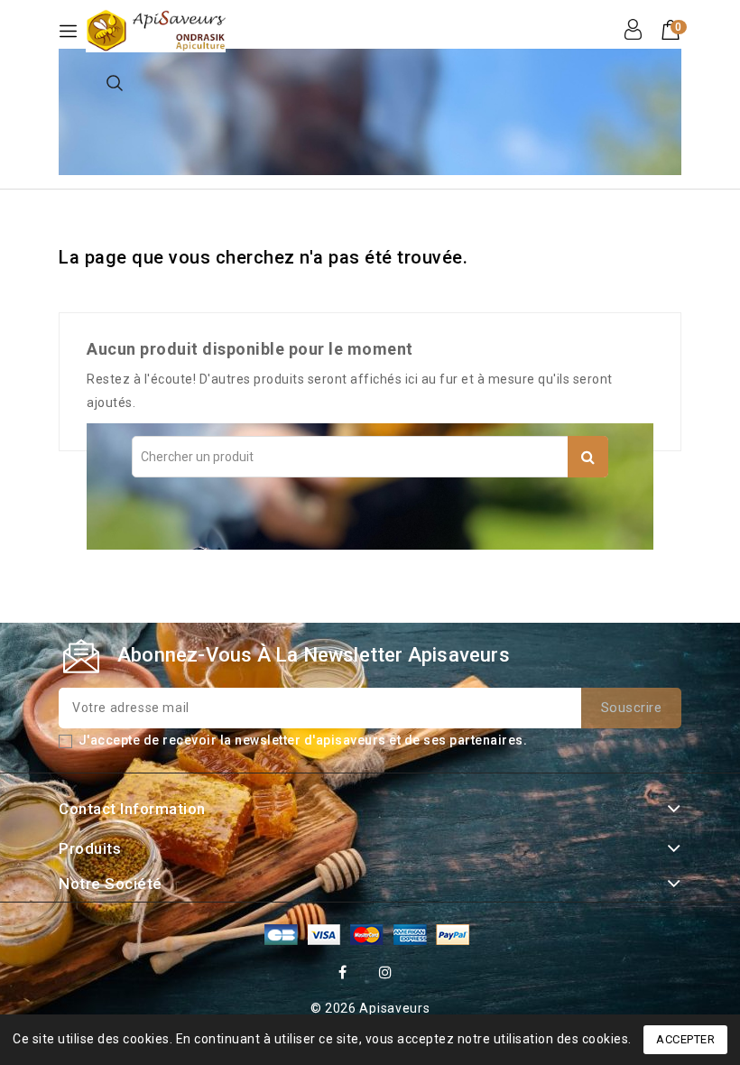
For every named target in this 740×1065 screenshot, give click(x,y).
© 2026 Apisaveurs (370, 1008)
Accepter (685, 1039)
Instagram (388, 974)
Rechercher (588, 456)
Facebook (344, 974)
